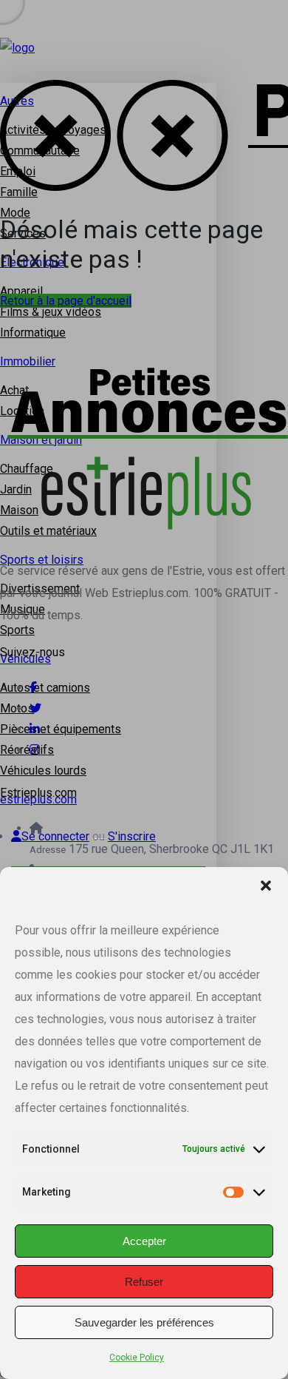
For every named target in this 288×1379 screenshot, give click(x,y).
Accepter (144, 1241)
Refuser (144, 1281)
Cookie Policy (136, 1357)
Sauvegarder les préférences (144, 1322)
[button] (265, 885)
